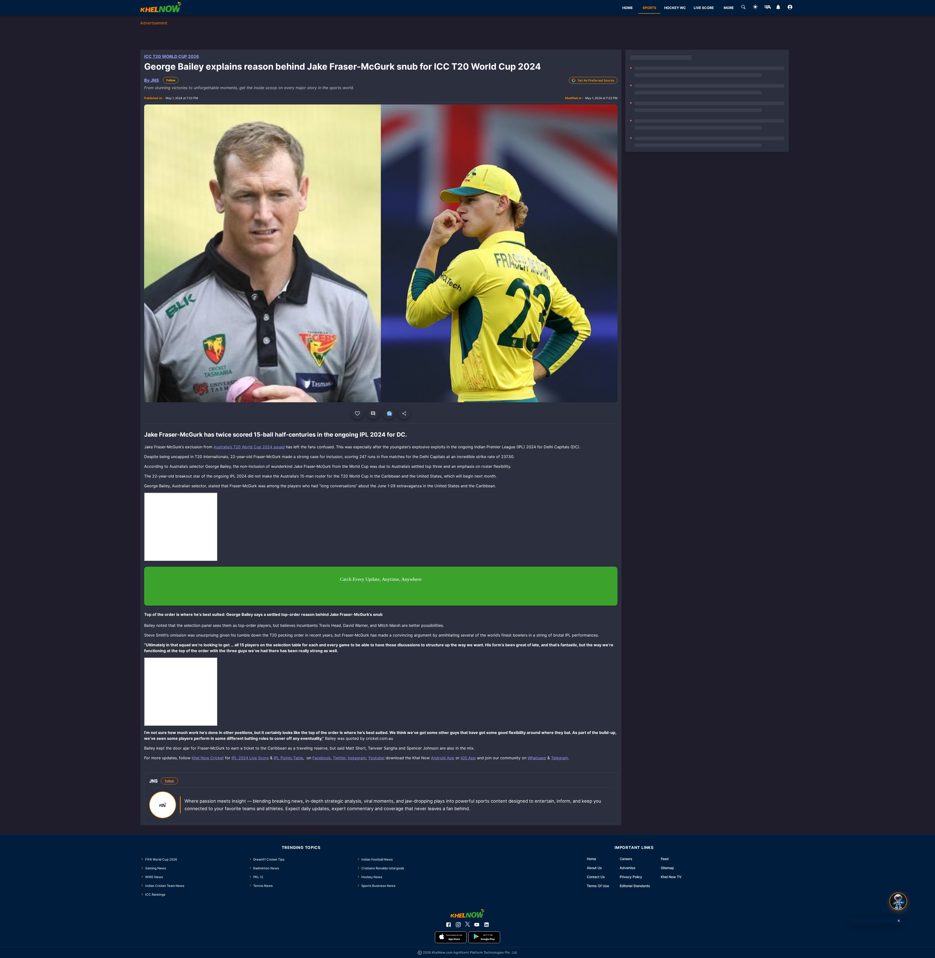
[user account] (790, 8)
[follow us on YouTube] (477, 925)
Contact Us (596, 877)
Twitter (339, 757)
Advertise (627, 868)
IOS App (468, 757)
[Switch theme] (755, 7)
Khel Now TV (671, 877)
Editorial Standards (635, 886)
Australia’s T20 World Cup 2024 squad (249, 446)
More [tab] (729, 8)
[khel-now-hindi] (767, 7)
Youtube (375, 757)
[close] (899, 921)
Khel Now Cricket (208, 757)
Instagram (357, 757)
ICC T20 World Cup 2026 (171, 56)
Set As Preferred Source (596, 80)
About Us (594, 868)
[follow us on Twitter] (467, 925)
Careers (626, 859)
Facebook (321, 757)
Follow (170, 80)
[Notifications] (778, 8)
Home (591, 859)
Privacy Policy (631, 877)
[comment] (373, 413)
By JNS (151, 80)
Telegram (559, 757)
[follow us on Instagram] (458, 925)
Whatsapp (537, 757)
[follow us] (388, 413)
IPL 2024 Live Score (250, 757)
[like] (357, 413)
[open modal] (898, 901)
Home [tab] (627, 8)
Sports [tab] (649, 8)
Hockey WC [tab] (675, 8)
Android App (442, 757)
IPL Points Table (288, 757)
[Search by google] (743, 8)
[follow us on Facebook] (448, 925)
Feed (665, 859)
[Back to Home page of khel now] (161, 7)
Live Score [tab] (704, 8)
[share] (404, 413)
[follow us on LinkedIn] (486, 925)
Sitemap (667, 868)
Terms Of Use (598, 886)
